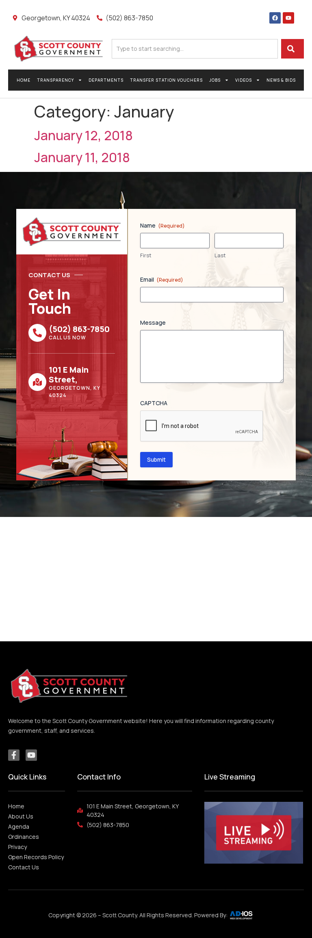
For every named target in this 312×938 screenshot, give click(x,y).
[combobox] (195, 49)
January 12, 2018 (83, 135)
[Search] (292, 49)
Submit (156, 459)
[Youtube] (288, 18)
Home (23, 80)
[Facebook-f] (14, 755)
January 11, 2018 (82, 157)
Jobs (215, 80)
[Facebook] (275, 18)
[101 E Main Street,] (37, 382)
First (146, 255)
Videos (243, 80)
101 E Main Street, (69, 374)
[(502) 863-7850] (37, 333)
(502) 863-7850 (79, 329)
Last (220, 255)
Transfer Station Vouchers (166, 80)
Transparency (55, 80)
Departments (106, 80)
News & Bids (281, 80)
